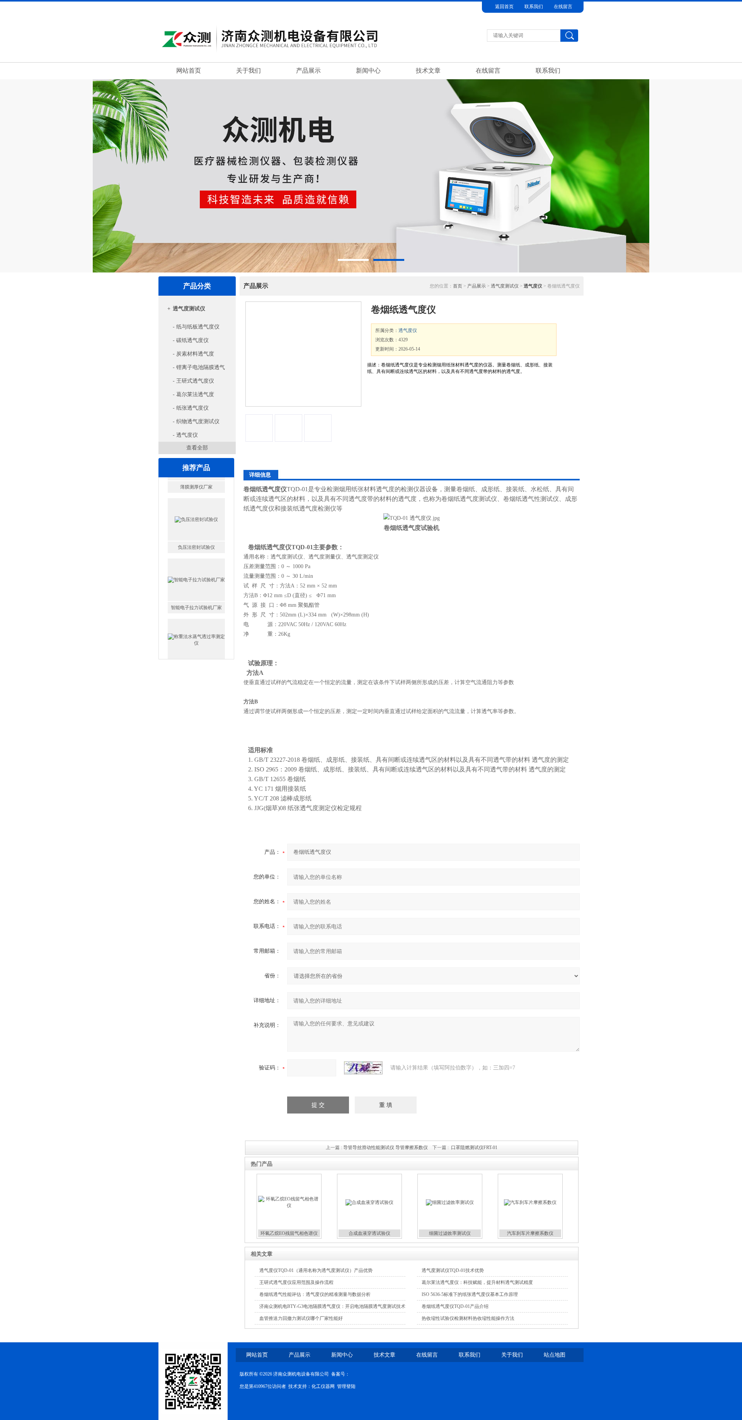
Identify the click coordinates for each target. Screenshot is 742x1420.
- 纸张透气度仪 (191, 408)
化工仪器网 (323, 1386)
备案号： (340, 1374)
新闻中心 (368, 70)
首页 (457, 286)
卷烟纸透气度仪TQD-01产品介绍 (455, 1306)
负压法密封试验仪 (196, 530)
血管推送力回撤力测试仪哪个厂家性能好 (301, 1318)
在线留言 (563, 6)
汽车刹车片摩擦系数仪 (530, 1233)
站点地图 (554, 1355)
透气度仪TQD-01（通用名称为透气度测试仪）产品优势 (316, 1270)
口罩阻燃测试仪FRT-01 (474, 1147)
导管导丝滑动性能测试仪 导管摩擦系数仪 (385, 1147)
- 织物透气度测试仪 (196, 421)
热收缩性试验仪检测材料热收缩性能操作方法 (468, 1318)
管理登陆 (346, 1386)
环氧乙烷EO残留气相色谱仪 (289, 1233)
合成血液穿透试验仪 (369, 1233)
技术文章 (428, 70)
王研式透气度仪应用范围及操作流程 (296, 1282)
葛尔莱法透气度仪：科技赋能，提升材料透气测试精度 (477, 1282)
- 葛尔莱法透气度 (193, 394)
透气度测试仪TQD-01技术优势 (453, 1270)
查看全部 (197, 448)
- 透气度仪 (185, 435)
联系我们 (533, 6)
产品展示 (308, 70)
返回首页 (504, 6)
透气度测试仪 (189, 309)
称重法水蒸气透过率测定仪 (196, 651)
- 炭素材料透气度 (193, 354)
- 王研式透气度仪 (193, 381)
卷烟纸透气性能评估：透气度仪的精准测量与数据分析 (315, 1294)
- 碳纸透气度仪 (191, 340)
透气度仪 (407, 330)
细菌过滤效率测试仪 (450, 1233)
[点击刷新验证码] (363, 1067)
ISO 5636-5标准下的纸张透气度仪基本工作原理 (470, 1294)
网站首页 (188, 70)
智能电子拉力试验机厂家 (196, 591)
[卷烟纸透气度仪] (303, 354)
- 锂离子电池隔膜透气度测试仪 (193, 369)
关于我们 (248, 70)
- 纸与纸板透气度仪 (196, 327)
